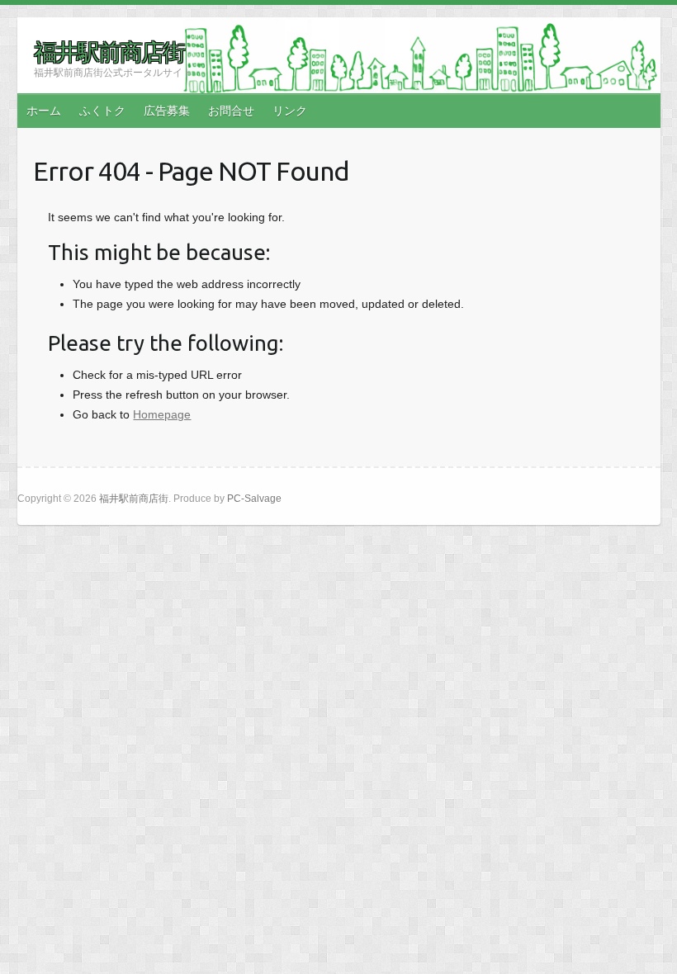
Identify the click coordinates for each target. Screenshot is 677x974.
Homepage (162, 414)
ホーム (43, 110)
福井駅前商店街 (109, 52)
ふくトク (102, 110)
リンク (289, 110)
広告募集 (167, 110)
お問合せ (231, 110)
